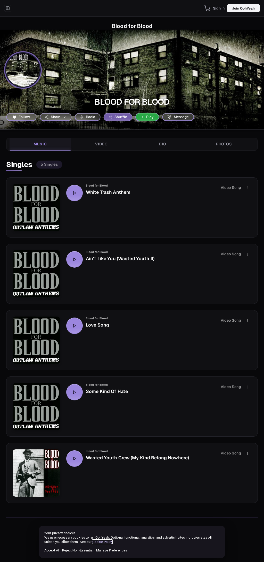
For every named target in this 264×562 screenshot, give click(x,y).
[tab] (40, 144)
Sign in (219, 8)
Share (56, 117)
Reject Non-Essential (77, 550)
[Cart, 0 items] (207, 8)
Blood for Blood (97, 185)
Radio (90, 117)
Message (181, 117)
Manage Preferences (111, 550)
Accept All (52, 550)
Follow (24, 117)
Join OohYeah (243, 8)
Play (150, 117)
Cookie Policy (102, 542)
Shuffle (120, 117)
